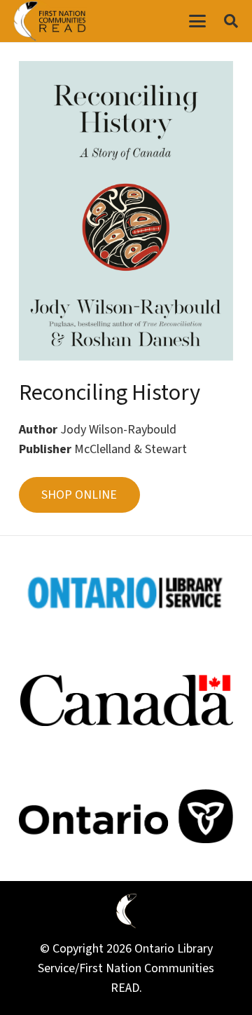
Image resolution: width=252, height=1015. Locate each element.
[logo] (50, 21)
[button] (197, 21)
